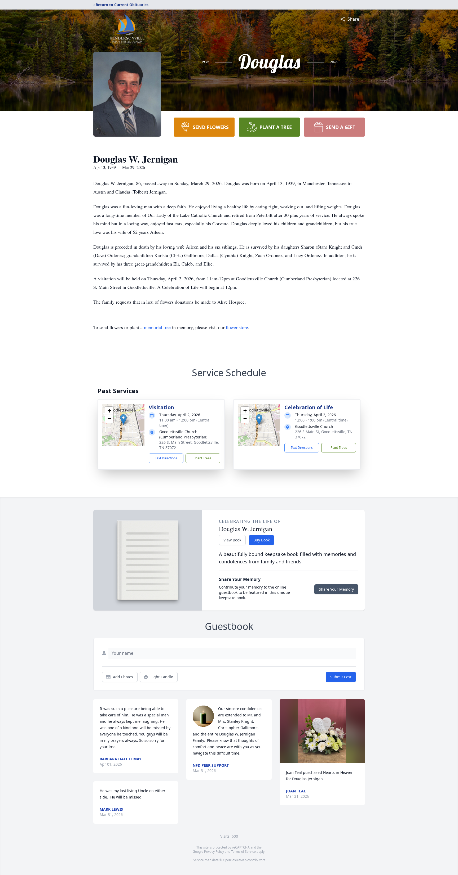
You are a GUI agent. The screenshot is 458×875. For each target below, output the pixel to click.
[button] (123, 419)
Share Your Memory (336, 589)
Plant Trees (203, 458)
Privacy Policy (214, 851)
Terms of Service (243, 851)
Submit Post (340, 676)
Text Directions (166, 458)
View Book (232, 539)
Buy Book (261, 539)
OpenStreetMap (234, 860)
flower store (237, 327)
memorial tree (157, 327)
